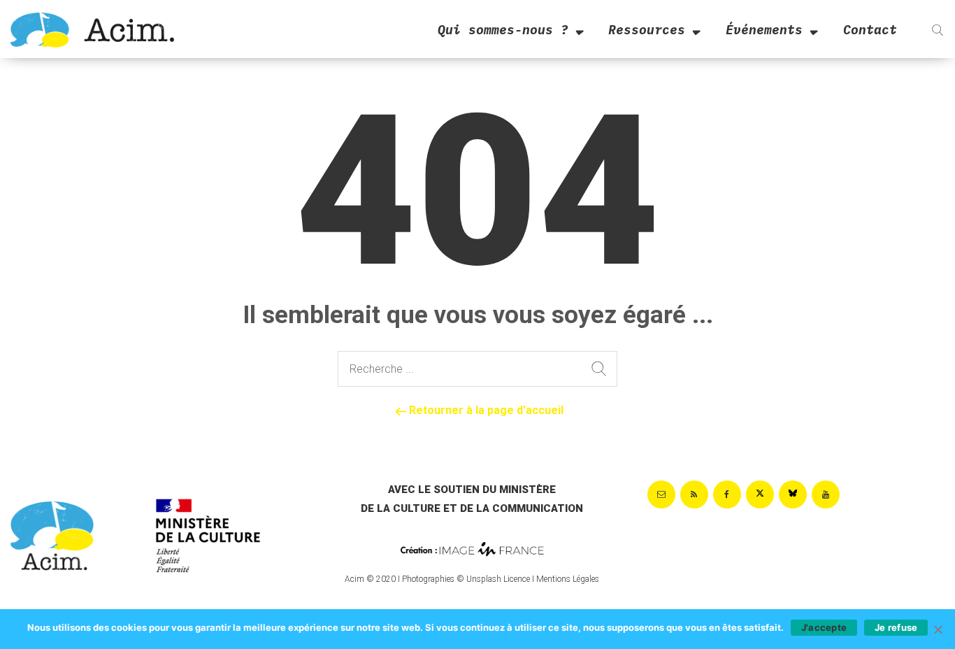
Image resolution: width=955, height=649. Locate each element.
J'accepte (824, 627)
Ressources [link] (646, 30)
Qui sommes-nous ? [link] (503, 30)
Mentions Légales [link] (567, 579)
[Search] (598, 369)
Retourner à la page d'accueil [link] (484, 410)
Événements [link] (764, 30)
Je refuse (896, 627)
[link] (92, 29)
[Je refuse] (938, 629)
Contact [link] (870, 30)
